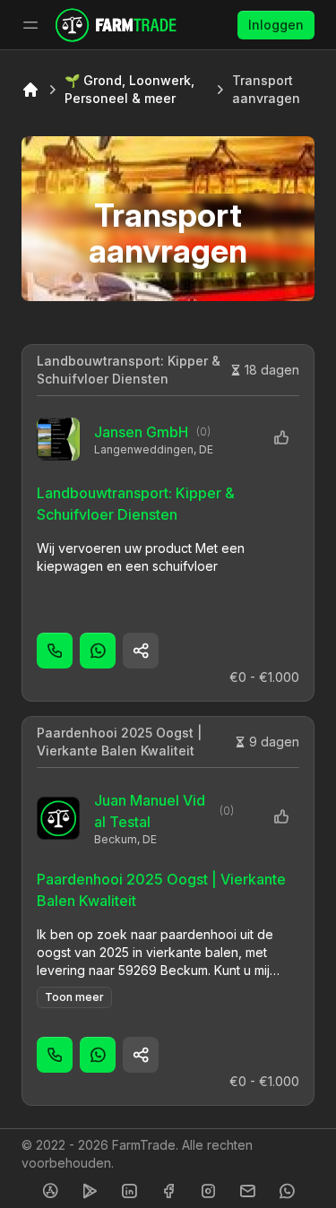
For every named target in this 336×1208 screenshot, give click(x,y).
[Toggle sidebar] (30, 25)
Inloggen (276, 24)
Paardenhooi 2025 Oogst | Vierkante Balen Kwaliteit (119, 741)
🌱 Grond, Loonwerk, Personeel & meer (129, 89)
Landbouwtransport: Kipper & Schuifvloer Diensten (128, 369)
